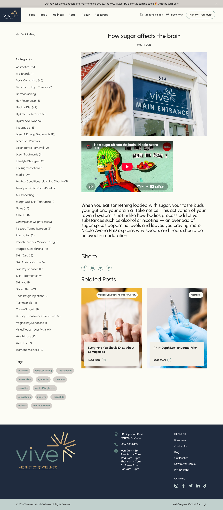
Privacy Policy (181, 469)
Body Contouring (43, 370)
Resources (101, 15)
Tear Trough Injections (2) (32, 296)
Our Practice (181, 457)
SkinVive (41, 397)
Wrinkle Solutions (41, 405)
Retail (72, 15)
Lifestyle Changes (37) (30, 161)
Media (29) (23, 175)
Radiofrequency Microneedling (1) (37, 242)
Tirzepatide (58, 397)
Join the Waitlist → (168, 3)
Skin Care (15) (24, 255)
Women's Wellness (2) (29, 350)
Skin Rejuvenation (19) (29, 269)
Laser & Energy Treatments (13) (35, 134)
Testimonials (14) (26, 303)
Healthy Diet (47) (26, 107)
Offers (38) (23, 215)
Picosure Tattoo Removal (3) (33, 228)
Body (43, 15)
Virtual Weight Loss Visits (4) (33, 330)
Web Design (179, 504)
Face (32, 15)
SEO (189, 504)
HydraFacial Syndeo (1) (30, 121)
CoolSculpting (65, 370)
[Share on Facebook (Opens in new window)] (84, 268)
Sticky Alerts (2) (26, 289)
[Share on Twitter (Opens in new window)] (100, 268)
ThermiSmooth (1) (27, 309)
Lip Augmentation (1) (29, 168)
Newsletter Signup (185, 463)
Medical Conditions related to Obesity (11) (42, 181)
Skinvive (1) (23, 282)
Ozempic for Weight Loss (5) (34, 222)
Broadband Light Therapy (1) (34, 87)
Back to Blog (28, 34)
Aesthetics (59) (25, 67)
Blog (176, 452)
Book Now (177, 15)
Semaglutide (24, 397)
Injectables (43, 379)
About (85, 15)
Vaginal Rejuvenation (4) (31, 323)
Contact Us (180, 446)
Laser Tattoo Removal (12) (32, 148)
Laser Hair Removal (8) (30, 141)
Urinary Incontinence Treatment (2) (38, 316)
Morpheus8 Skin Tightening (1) (35, 202)
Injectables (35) (26, 127)
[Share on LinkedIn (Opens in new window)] (92, 268)
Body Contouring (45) (29, 80)
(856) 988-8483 (129, 444)
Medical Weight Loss (45, 388)
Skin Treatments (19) (29, 276)
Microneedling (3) (27, 195)
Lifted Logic (201, 504)
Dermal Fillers (24, 379)
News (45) (22, 208)
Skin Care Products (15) (30, 262)
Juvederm (60, 379)
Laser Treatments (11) (29, 154)
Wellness (58, 15)
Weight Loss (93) (26, 336)
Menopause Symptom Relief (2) (36, 188)
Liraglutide (23, 388)
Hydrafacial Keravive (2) (31, 114)
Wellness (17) (24, 343)
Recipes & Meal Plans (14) (32, 249)
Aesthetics (23, 370)
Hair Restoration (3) (28, 100)
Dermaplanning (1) (27, 94)
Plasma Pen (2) (25, 235)
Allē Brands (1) (24, 74)
